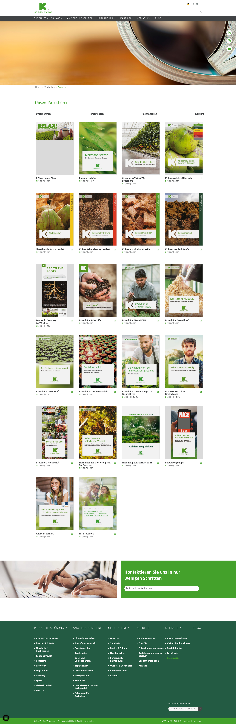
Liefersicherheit (44, 686)
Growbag (40, 676)
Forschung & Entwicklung (116, 659)
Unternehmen (107, 18)
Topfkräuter (81, 653)
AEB (170, 721)
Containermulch (44, 656)
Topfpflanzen (81, 666)
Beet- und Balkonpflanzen (83, 659)
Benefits (143, 643)
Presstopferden (82, 648)
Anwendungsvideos (177, 638)
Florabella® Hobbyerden (42, 649)
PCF (175, 721)
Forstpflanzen (82, 676)
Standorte (115, 643)
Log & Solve (42, 671)
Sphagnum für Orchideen (82, 694)
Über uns (114, 638)
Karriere (126, 18)
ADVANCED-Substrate (47, 638)
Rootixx (40, 690)
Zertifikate (172, 653)
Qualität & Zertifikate (121, 666)
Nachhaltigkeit (149, 114)
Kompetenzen (96, 114)
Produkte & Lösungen (48, 18)
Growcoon (41, 666)
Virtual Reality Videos (178, 643)
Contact (206, 10)
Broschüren (173, 658)
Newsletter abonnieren (179, 704)
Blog (196, 10)
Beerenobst (80, 681)
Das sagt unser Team (149, 661)
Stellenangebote (147, 638)
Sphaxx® (40, 681)
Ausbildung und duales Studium (150, 654)
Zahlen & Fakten (118, 648)
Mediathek (144, 18)
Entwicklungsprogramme (151, 648)
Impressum (197, 721)
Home (38, 87)
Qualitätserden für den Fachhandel (86, 687)
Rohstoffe (41, 661)
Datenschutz (185, 721)
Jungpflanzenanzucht (85, 643)
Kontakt (114, 676)
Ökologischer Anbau (85, 638)
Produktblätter (174, 648)
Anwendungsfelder (80, 18)
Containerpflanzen (84, 671)
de (37, 181)
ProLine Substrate (45, 643)
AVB (164, 721)
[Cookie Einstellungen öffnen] (6, 720)
